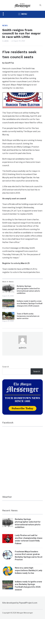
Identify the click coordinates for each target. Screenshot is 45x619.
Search (5, 367)
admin (6, 41)
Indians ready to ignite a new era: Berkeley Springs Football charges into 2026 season (29, 303)
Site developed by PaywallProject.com (19, 603)
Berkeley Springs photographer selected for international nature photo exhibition (28, 289)
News (5, 25)
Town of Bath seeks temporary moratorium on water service (28, 316)
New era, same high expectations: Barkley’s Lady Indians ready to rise (28, 570)
